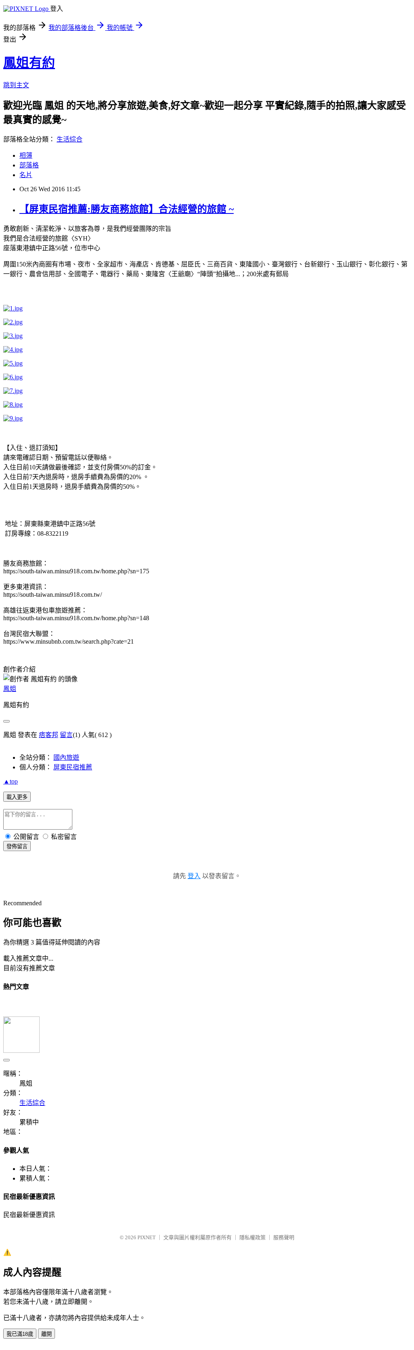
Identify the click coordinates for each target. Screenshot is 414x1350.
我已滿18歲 (19, 1334)
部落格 (29, 165)
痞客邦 (48, 734)
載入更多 (16, 797)
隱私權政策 (252, 1237)
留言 (66, 734)
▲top (10, 781)
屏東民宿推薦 (72, 767)
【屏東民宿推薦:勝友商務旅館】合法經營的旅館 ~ (126, 209)
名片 (25, 174)
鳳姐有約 (29, 62)
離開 (46, 1334)
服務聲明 (283, 1237)
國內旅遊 (66, 757)
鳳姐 (9, 688)
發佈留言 (16, 846)
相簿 (25, 155)
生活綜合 (69, 139)
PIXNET (146, 1237)
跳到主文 (16, 85)
